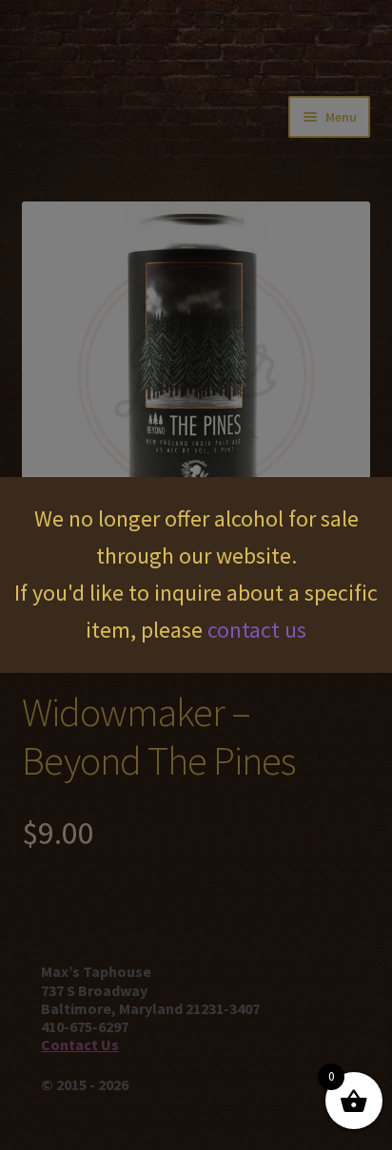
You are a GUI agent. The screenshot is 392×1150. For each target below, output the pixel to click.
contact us (256, 629)
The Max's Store (119, 43)
